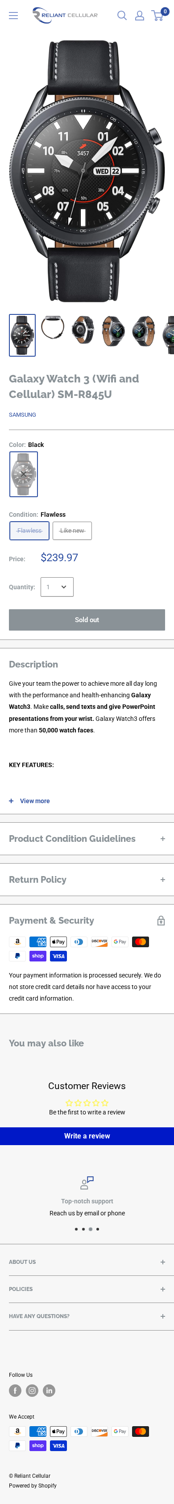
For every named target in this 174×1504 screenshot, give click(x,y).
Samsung (22, 414)
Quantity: (22, 587)
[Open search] (122, 15)
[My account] (139, 15)
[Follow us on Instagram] (32, 1390)
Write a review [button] (87, 1136)
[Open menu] (13, 15)
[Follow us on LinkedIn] (49, 1390)
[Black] (23, 474)
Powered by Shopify (33, 1486)
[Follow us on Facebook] (15, 1390)
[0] (157, 15)
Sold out (87, 620)
